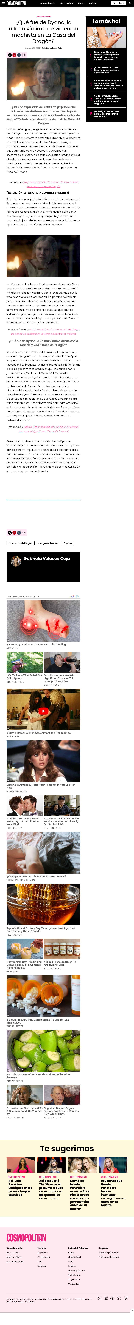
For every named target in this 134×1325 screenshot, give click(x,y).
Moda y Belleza (67, 3)
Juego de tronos (48, 543)
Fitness (81, 3)
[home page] (16, 3)
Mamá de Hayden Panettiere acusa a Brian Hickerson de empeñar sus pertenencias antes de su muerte (80, 1195)
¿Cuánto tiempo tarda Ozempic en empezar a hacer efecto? (106, 70)
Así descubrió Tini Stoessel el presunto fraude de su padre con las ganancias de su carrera (51, 1189)
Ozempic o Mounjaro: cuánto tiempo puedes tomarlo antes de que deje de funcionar (106, 56)
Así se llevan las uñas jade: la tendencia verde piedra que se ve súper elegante (107, 100)
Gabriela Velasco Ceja (52, 48)
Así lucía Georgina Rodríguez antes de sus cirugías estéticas (20, 1188)
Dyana (68, 543)
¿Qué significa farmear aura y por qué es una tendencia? (107, 114)
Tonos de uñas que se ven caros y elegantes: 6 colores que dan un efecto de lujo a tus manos (108, 84)
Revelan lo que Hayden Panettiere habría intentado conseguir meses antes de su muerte (113, 1193)
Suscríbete (118, 3)
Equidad (92, 3)
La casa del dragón (20, 543)
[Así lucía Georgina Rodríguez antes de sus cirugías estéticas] (21, 1165)
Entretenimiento (47, 3)
